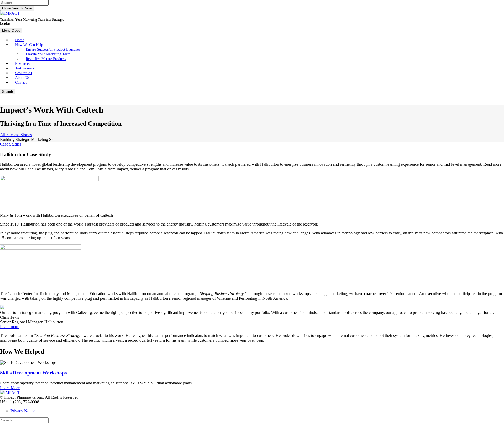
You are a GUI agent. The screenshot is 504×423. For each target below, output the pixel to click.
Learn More (10, 387)
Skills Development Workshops (33, 373)
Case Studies (10, 144)
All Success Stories (16, 134)
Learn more (9, 326)
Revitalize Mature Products (46, 59)
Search (7, 92)
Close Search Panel (17, 8)
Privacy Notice (22, 411)
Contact (21, 82)
